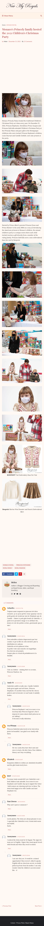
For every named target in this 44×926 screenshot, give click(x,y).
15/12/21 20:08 (21, 666)
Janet (9, 776)
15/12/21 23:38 (16, 776)
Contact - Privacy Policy (18, 923)
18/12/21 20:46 (26, 855)
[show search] (41, 16)
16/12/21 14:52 (26, 706)
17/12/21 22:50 (21, 836)
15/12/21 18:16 (21, 636)
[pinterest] (20, 594)
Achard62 (10, 608)
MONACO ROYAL (11, 25)
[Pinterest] (20, 574)
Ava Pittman (11, 726)
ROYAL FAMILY (7, 568)
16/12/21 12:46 (26, 744)
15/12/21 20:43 (18, 682)
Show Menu (8, 16)
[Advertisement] (22, 68)
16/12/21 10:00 (21, 815)
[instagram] (11, 594)
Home (3, 25)
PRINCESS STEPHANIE (23, 565)
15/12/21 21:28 (21, 725)
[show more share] (24, 574)
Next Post (38, 906)
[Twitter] (16, 574)
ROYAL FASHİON (20, 568)
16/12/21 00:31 (21, 801)
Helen (14, 582)
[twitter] (14, 594)
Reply (9, 629)
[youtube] (17, 594)
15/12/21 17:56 (19, 608)
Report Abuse (30, 923)
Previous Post (7, 906)
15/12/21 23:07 (19, 759)
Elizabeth (10, 759)
